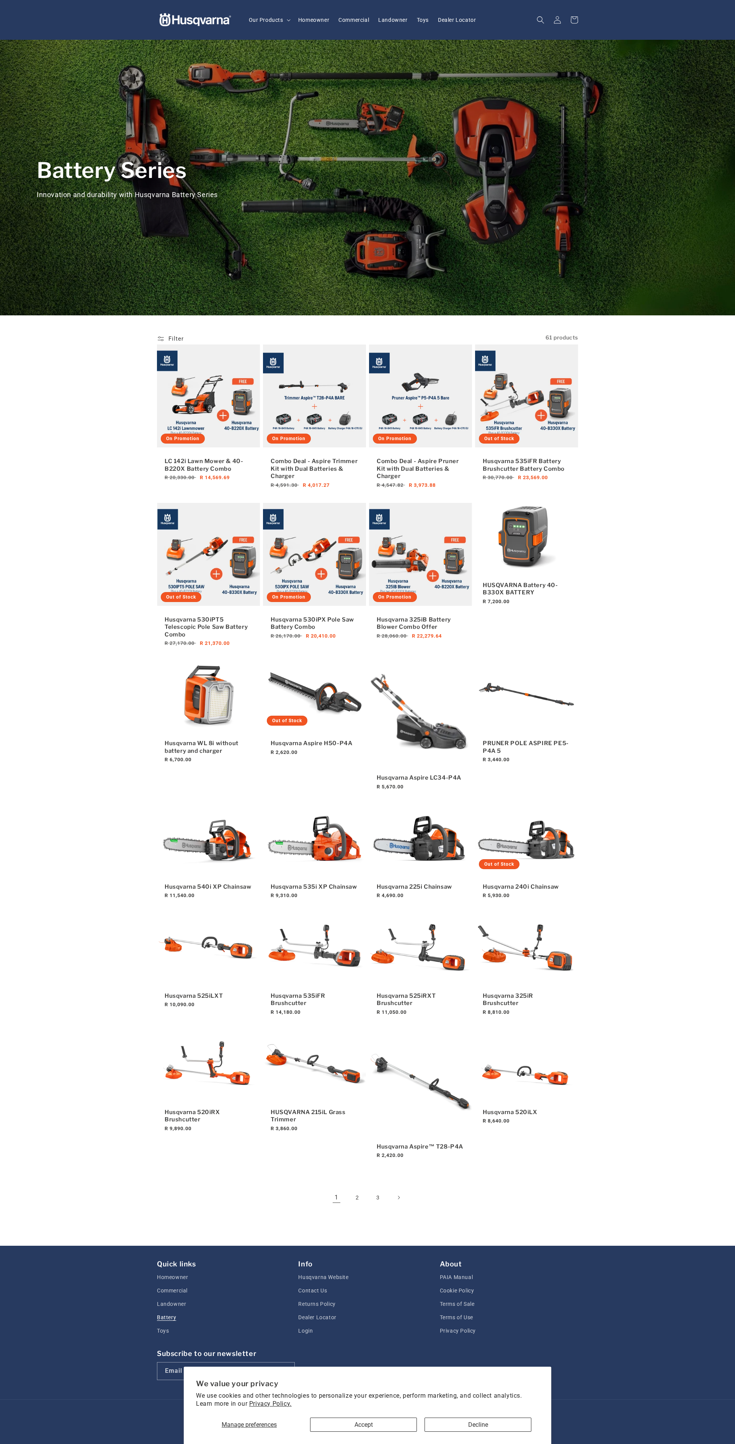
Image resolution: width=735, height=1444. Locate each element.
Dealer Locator (317, 1317)
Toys (163, 1331)
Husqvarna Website (323, 1277)
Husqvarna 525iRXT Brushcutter (406, 999)
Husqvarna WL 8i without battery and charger (201, 747)
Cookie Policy (457, 1290)
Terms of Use (456, 1317)
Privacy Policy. (270, 1403)
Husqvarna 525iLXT (194, 995)
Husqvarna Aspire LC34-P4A (419, 777)
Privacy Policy (458, 1331)
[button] (269, 20)
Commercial (172, 1290)
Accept (363, 1424)
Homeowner (172, 1277)
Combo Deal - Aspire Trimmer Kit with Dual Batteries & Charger (314, 469)
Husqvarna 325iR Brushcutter (508, 999)
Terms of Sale (457, 1304)
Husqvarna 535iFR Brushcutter (298, 999)
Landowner (171, 1304)
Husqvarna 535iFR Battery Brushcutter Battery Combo (524, 465)
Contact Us (312, 1290)
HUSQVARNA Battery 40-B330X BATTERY (520, 589)
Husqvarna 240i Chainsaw (521, 886)
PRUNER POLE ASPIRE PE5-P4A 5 (526, 747)
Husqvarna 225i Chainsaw (414, 886)
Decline (478, 1424)
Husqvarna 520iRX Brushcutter (192, 1116)
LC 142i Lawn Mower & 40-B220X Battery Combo (204, 465)
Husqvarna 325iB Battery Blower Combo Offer (414, 623)
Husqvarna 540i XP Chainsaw (208, 886)
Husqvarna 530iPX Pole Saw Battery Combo (312, 623)
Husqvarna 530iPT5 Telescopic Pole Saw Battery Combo (206, 627)
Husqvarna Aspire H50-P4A (311, 743)
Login (305, 1331)
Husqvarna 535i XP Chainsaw (314, 886)
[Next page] (398, 1197)
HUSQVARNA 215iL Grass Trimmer (308, 1116)
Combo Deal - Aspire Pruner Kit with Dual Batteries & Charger (418, 469)
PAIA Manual (456, 1277)
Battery (166, 1317)
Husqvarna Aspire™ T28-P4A (420, 1146)
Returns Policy (316, 1304)
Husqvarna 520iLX (510, 1112)
